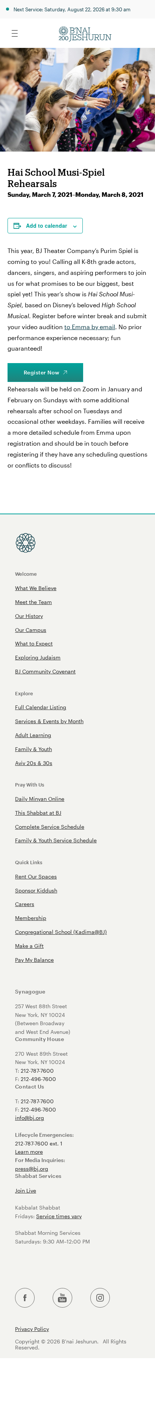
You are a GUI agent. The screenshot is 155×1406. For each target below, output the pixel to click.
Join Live (25, 1190)
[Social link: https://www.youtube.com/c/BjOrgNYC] (62, 1298)
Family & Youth (33, 749)
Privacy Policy (32, 1329)
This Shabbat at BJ (38, 813)
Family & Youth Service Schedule (56, 840)
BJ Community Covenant (45, 671)
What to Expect (34, 643)
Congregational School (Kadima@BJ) (61, 932)
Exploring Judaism (38, 657)
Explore (24, 693)
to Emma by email (89, 326)
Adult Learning (33, 735)
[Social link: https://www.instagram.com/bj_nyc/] (100, 1298)
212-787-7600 (37, 1070)
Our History (29, 616)
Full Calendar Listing (40, 707)
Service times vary (59, 1216)
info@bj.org (29, 1118)
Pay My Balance (34, 960)
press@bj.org (31, 1168)
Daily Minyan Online (39, 799)
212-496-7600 (38, 1079)
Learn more (29, 1151)
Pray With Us (29, 784)
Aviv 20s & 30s (33, 763)
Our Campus (30, 630)
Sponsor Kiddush (36, 890)
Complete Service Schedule (49, 826)
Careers (24, 904)
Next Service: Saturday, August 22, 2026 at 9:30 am (72, 9)
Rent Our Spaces (36, 876)
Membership (30, 918)
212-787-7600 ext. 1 (38, 1143)
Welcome (26, 574)
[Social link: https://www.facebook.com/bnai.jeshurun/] (25, 1298)
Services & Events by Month (49, 721)
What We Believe (35, 588)
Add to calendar (46, 225)
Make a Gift (29, 946)
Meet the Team (33, 602)
